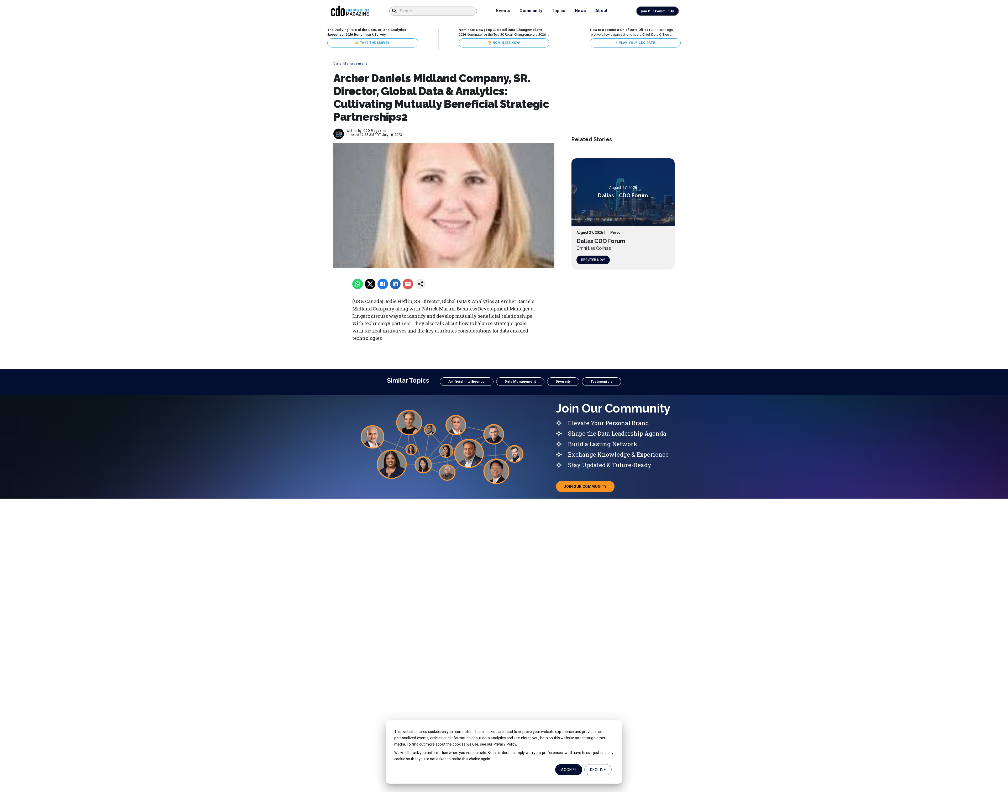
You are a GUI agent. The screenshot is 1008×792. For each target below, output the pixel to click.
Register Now (593, 260)
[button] (466, 381)
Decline (598, 769)
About (601, 10)
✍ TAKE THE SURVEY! (372, 43)
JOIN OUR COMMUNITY (589, 488)
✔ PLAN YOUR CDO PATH (635, 43)
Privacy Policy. (505, 744)
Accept (568, 769)
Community (530, 10)
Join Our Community (657, 11)
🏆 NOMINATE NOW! (504, 43)
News (580, 10)
